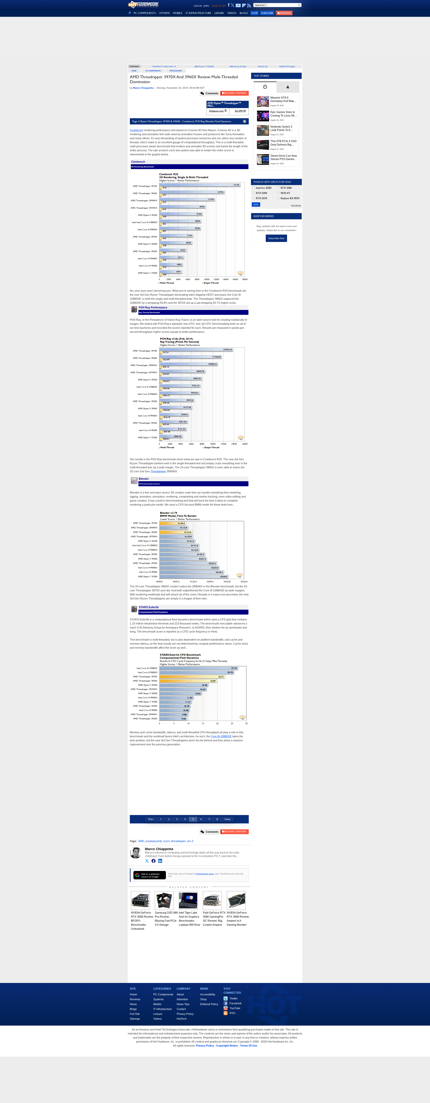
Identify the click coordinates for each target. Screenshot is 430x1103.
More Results (296, 205)
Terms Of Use (248, 1045)
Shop (254, 13)
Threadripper (158, 471)
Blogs (133, 1009)
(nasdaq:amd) (153, 841)
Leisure (157, 1013)
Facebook (236, 1003)
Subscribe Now (276, 238)
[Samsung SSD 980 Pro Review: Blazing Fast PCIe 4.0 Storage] (164, 900)
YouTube (235, 1008)
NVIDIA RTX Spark (287, 66)
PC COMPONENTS (145, 13)
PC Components (153, 71)
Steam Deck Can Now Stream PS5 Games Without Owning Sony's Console (283, 157)
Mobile (157, 1004)
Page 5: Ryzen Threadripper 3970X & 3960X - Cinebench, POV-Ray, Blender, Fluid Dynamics (181, 121)
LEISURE (219, 13)
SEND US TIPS (219, 6)
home (134, 71)
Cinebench (136, 130)
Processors (176, 71)
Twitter (234, 998)
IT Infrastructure (162, 1009)
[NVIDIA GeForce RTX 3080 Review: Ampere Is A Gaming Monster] (236, 900)
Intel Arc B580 (263, 187)
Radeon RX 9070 (289, 198)
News (133, 1004)
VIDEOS (231, 13)
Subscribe (267, 13)
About (180, 994)
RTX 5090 (261, 193)
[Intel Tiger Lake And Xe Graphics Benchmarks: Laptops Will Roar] (188, 900)
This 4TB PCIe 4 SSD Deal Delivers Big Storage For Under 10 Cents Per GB (283, 143)
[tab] (265, 87)
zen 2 (190, 841)
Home (133, 994)
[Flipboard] (244, 5)
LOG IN (198, 6)
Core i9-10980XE (221, 736)
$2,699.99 (240, 110)
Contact (181, 1009)
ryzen (166, 841)
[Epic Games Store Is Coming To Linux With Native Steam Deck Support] (263, 115)
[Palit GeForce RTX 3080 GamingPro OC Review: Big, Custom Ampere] (212, 900)
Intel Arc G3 (263, 66)
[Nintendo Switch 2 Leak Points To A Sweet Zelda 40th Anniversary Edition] (263, 130)
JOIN (206, 6)
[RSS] (249, 5)
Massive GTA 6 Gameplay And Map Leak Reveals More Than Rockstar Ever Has (282, 99)
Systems (158, 999)
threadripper (178, 841)
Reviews (135, 999)
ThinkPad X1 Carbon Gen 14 (164, 66)
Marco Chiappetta (159, 849)
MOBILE (177, 13)
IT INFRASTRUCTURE (198, 13)
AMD (141, 841)
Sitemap (135, 1018)
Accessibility (207, 994)
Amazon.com (216, 110)
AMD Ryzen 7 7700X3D (204, 66)
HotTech (182, 1018)
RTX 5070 (261, 198)
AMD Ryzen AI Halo (238, 66)
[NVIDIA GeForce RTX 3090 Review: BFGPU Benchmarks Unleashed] (140, 900)
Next (227, 819)
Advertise (182, 999)
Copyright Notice (227, 1045)
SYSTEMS (164, 13)
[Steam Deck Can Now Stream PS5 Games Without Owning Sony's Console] (263, 159)
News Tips (183, 1004)
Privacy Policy (185, 1013)
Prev (150, 819)
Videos (157, 1018)
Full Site (135, 1013)
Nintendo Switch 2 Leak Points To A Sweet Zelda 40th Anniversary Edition (282, 128)
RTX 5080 (286, 187)
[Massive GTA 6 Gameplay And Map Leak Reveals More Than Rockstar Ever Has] (263, 101)
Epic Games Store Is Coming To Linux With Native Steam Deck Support (283, 114)
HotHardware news (205, 873)
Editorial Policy (209, 1004)
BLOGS (244, 13)
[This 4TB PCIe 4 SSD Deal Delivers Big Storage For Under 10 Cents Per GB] (263, 145)
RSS (232, 1013)
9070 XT (285, 193)
